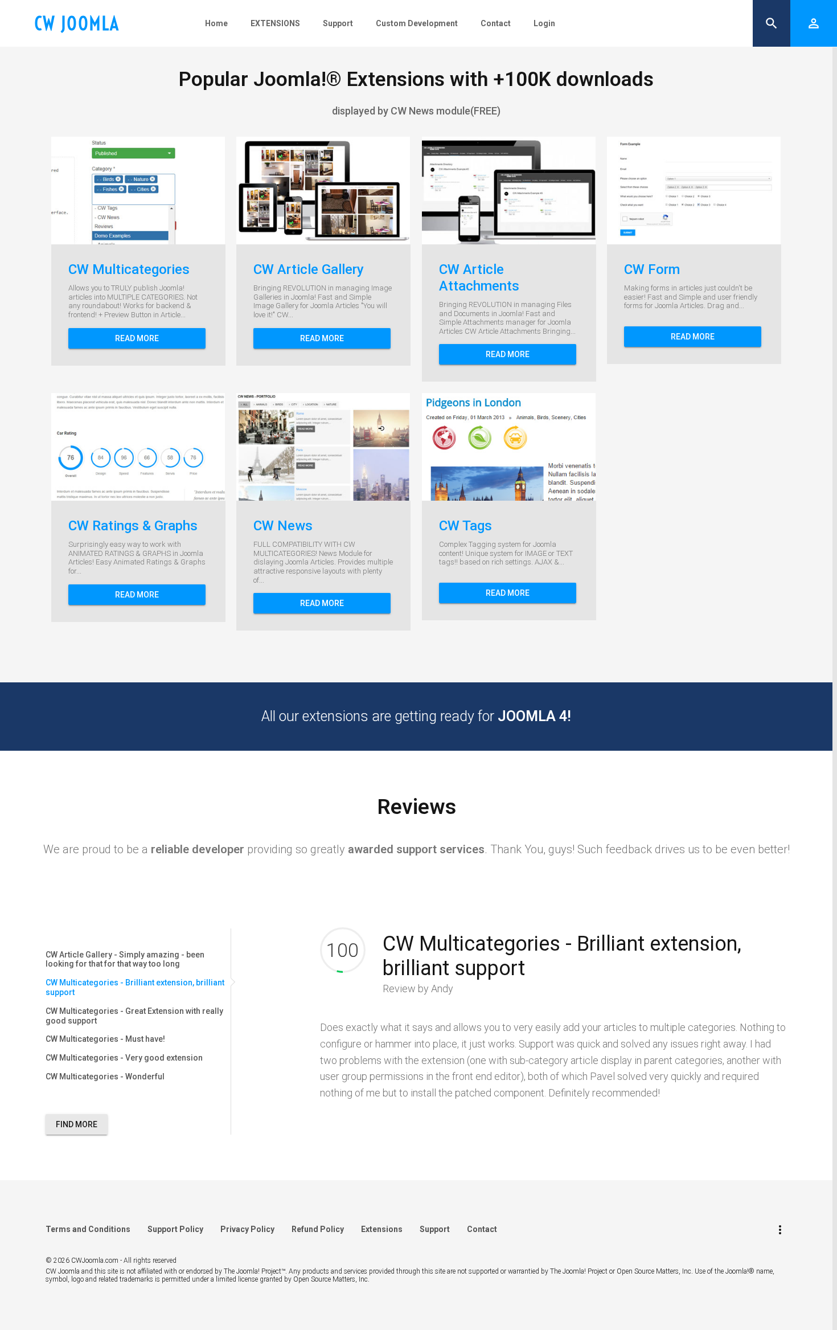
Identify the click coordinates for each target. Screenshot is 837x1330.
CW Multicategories (129, 269)
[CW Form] (659, 191)
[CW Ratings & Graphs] (103, 447)
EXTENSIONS (275, 23)
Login (544, 23)
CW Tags (465, 526)
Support (338, 23)
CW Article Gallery (308, 269)
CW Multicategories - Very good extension (124, 1057)
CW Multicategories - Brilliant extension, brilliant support (135, 987)
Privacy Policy (247, 1229)
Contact (496, 23)
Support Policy (175, 1229)
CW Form (652, 269)
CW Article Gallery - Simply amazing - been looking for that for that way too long (125, 959)
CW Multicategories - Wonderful (105, 1076)
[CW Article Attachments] (474, 191)
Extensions (382, 1229)
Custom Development (417, 23)
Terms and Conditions (88, 1229)
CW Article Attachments (479, 277)
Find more (76, 1124)
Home (216, 23)
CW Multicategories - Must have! (105, 1038)
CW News (283, 526)
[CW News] (288, 447)
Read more (137, 338)
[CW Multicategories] (103, 191)
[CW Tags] (474, 447)
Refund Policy (318, 1229)
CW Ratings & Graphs (133, 526)
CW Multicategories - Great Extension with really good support (134, 1015)
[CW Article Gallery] (288, 191)
